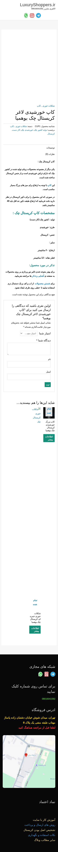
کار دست (16, 130)
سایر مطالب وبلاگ (44, 839)
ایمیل (48, 371)
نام (49, 359)
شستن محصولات (42, 283)
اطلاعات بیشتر (49, 438)
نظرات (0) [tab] (49, 154)
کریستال (51, 134)
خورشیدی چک (27, 130)
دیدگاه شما (43, 340)
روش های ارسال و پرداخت (39, 824)
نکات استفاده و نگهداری (41, 834)
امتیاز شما (45, 333)
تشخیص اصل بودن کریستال (39, 829)
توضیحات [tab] (50, 147)
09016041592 (48, 699)
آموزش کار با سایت (44, 819)
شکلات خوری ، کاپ (46, 106)
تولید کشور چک (40, 130)
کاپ (49, 185)
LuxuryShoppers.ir (37, 4)
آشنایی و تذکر (38, 276)
